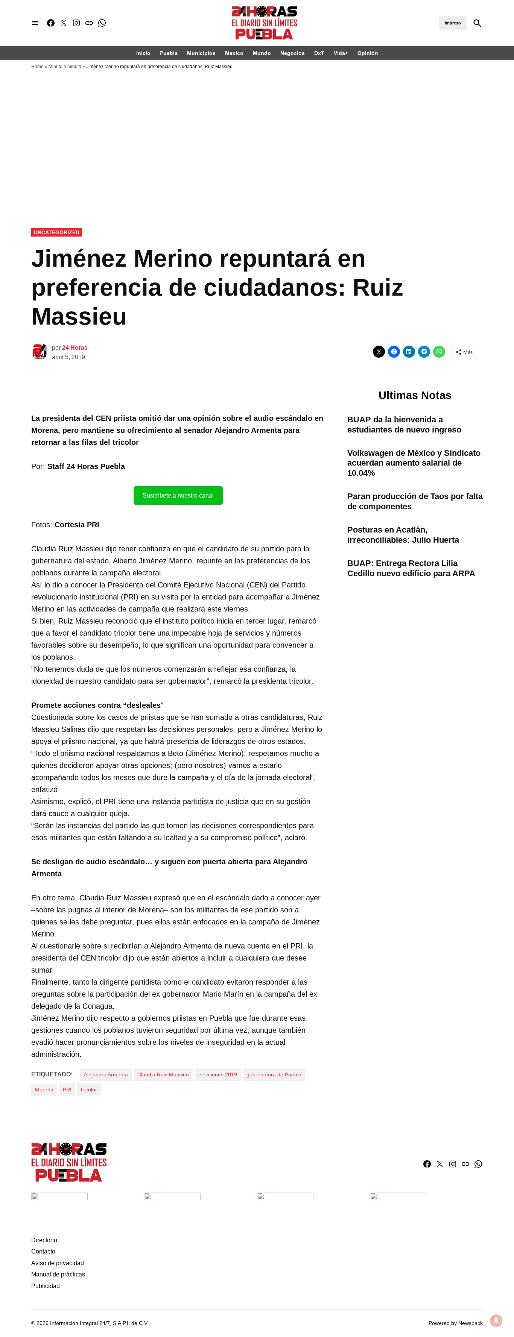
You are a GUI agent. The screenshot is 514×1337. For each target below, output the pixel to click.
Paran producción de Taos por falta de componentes (415, 501)
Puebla (169, 53)
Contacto (43, 1251)
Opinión (367, 53)
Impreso (453, 23)
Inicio (143, 53)
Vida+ (341, 53)
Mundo (262, 53)
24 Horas (75, 347)
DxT (319, 53)
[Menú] (35, 23)
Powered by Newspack (456, 1323)
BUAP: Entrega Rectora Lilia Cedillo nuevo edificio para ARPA (411, 568)
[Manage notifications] (496, 1320)
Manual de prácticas (58, 1274)
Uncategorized (56, 232)
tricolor (89, 1090)
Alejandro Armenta (106, 1074)
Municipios (201, 53)
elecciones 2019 (217, 1074)
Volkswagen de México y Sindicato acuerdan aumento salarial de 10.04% (414, 463)
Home (37, 66)
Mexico (234, 53)
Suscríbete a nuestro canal (178, 495)
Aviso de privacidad (57, 1263)
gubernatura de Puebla (273, 1074)
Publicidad (45, 1286)
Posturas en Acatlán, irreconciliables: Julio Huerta (403, 535)
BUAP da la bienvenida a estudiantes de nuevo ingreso (404, 424)
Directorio (44, 1240)
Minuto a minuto (65, 66)
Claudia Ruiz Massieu (163, 1074)
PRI (67, 1090)
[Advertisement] (257, 129)
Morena (44, 1090)
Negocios (292, 53)
